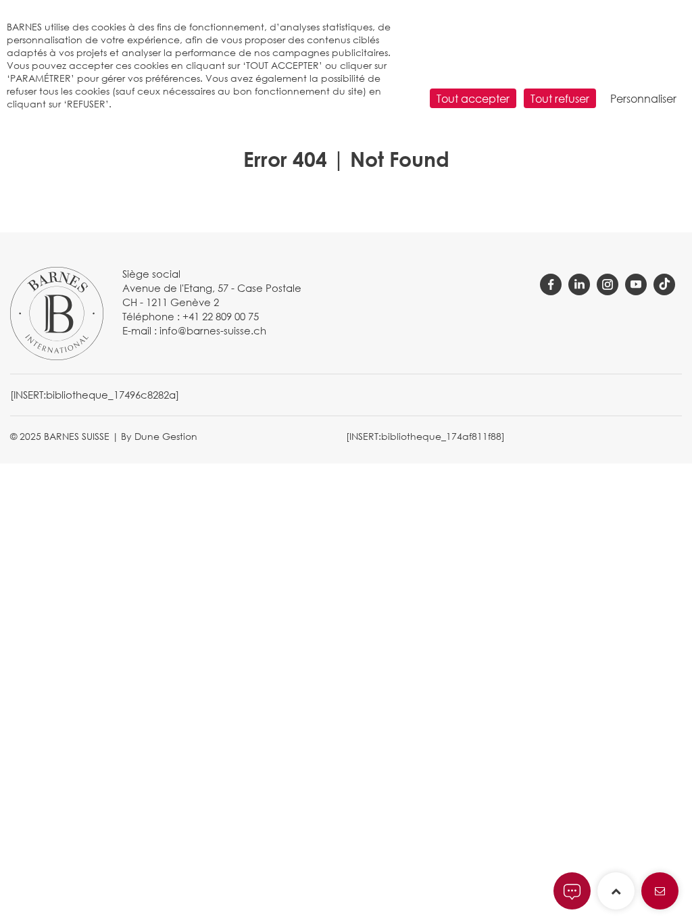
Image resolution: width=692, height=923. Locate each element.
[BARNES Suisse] (56, 312)
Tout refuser (559, 98)
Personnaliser (643, 98)
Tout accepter (473, 98)
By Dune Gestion (159, 436)
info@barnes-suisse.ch (212, 330)
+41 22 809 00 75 (220, 316)
